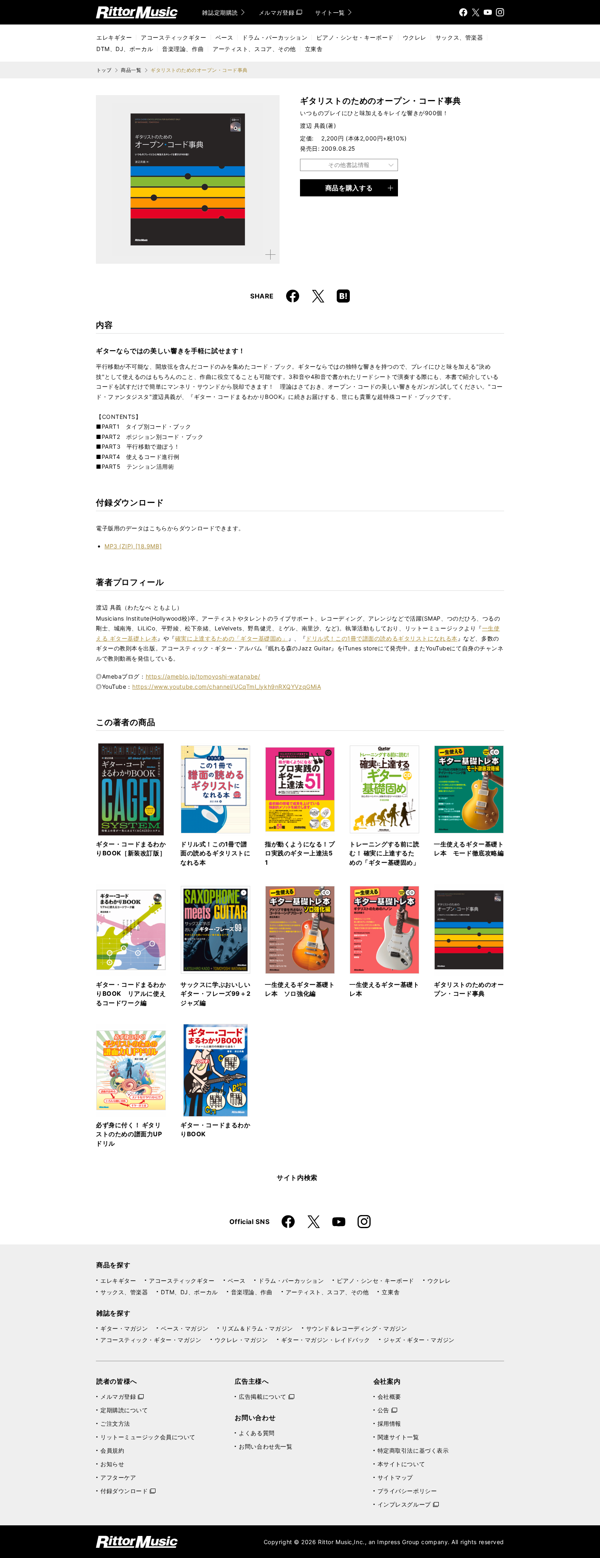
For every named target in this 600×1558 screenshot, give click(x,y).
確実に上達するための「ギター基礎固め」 (231, 638)
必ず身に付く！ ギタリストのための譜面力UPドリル (129, 1134)
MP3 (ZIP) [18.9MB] (133, 546)
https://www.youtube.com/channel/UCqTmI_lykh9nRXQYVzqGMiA (226, 686)
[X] (475, 12)
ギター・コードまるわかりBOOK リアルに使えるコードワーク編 (131, 994)
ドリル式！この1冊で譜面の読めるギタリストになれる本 (382, 638)
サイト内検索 (297, 1177)
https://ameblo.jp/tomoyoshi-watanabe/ (203, 676)
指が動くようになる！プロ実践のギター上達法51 (300, 853)
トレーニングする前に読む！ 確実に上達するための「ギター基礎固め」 (384, 853)
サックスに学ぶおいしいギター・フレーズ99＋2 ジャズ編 (215, 994)
